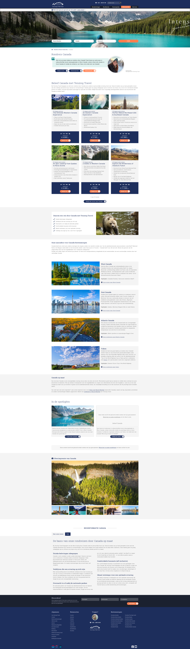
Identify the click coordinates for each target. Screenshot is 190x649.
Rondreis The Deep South (130, 615)
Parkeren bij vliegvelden (57, 624)
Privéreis (72, 619)
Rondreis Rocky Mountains (116, 621)
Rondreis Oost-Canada (130, 623)
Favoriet (72, 615)
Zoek (128, 41)
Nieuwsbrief (56, 598)
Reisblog (53, 628)
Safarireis (72, 624)
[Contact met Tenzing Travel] (95, 617)
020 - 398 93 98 (102, 2)
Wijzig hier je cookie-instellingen (111, 417)
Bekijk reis (64, 140)
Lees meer (80, 10)
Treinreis (72, 621)
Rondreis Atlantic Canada (130, 626)
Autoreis (72, 617)
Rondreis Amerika (115, 615)
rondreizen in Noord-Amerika (92, 391)
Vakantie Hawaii (114, 624)
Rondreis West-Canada (130, 621)
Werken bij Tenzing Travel (57, 632)
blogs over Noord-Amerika (97, 390)
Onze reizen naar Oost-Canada (111, 310)
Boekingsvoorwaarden (56, 638)
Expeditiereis (73, 626)
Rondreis (72, 630)
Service (53, 623)
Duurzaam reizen (55, 626)
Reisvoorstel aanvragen (57, 619)
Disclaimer (54, 636)
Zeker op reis (54, 621)
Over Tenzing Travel (56, 615)
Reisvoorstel (126, 7)
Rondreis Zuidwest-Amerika (117, 619)
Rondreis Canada (128, 619)
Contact (53, 617)
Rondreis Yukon (128, 624)
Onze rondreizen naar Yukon (111, 367)
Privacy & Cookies (55, 634)
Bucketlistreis (73, 628)
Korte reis (72, 623)
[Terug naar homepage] (95, 628)
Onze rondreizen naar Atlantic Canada (113, 337)
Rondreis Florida (114, 626)
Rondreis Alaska (128, 617)
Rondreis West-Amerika (116, 617)
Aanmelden (132, 603)
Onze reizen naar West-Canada (111, 282)
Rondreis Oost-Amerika (116, 623)
